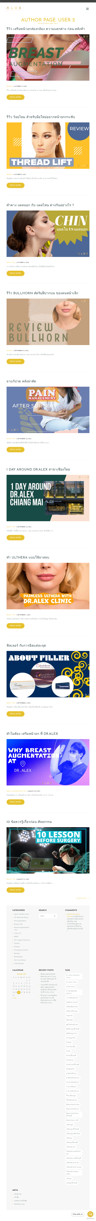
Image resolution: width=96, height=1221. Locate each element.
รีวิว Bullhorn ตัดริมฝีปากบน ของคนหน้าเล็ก (42, 293)
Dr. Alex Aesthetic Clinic (73, 976)
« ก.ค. (14, 998)
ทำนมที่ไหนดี (71, 1056)
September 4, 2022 (24, 703)
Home (40, 23)
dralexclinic (70, 987)
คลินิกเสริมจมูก (72, 1011)
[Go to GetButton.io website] (90, 1218)
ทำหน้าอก (70, 1060)
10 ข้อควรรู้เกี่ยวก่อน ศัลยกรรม (29, 822)
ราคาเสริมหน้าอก (72, 1091)
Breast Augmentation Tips (16, 791)
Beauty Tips (11, 262)
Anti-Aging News (20, 921)
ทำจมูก (69, 1042)
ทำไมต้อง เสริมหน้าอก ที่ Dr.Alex (32, 734)
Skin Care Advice (20, 960)
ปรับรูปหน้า (70, 1069)
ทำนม (68, 1051)
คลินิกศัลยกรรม (72, 1007)
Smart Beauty (19, 963)
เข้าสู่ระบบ (17, 1194)
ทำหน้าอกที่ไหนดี (72, 1064)
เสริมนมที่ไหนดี (72, 1142)
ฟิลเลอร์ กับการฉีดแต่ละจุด (26, 645)
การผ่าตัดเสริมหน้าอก (71, 992)
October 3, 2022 (23, 262)
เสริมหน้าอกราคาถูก (73, 1167)
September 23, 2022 (21, 350)
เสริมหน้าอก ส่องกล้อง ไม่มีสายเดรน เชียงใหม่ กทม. (75, 918)
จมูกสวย (69, 1016)
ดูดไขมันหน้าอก (72, 1025)
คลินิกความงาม (72, 1002)
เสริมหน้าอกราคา (72, 1163)
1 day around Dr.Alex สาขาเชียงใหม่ (38, 469)
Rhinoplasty (18, 957)
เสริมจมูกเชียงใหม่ (73, 1134)
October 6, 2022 (20, 174)
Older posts (81, 898)
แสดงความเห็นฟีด (20, 1201)
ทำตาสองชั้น (71, 1047)
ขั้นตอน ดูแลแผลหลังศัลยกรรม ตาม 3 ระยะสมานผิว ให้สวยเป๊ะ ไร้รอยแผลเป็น (48, 977)
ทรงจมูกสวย (71, 1038)
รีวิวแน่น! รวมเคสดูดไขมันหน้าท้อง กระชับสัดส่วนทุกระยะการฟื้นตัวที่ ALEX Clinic (49, 999)
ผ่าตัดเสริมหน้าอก (72, 1078)
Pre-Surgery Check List (22, 940)
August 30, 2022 (34, 791)
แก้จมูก (69, 1178)
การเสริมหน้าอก (72, 998)
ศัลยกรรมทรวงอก (72, 1104)
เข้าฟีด (16, 1197)
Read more (15, 97)
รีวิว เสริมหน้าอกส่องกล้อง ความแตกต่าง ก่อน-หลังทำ (46, 29)
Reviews (9, 86)
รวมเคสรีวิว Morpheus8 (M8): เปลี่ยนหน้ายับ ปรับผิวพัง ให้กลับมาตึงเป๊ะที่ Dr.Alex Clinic (49, 988)
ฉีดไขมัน (69, 1020)
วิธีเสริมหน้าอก (71, 1100)
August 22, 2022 (23, 879)
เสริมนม (69, 1138)
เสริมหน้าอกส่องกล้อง (72, 1173)
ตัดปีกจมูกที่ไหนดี (72, 1029)
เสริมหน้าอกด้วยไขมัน (73, 1152)
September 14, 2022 (24, 527)
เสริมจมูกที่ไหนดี (72, 1129)
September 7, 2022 (24, 615)
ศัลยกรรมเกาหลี (72, 1120)
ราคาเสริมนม (71, 1087)
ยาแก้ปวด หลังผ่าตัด (21, 381)
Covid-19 (17, 933)
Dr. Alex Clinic (71, 982)
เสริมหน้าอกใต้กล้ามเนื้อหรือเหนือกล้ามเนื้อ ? (75, 928)
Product (17, 943)
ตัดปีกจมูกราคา (72, 1033)
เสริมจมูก (69, 1125)
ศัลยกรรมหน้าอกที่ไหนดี (72, 1114)
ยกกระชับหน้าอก (72, 1082)
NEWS (16, 937)
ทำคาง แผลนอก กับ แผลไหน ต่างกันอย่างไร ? (40, 205)
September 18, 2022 (24, 438)
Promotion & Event (21, 950)
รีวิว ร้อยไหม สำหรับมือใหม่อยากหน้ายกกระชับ (41, 117)
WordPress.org (19, 1204)
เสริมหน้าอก (70, 1147)
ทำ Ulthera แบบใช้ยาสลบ (28, 557)
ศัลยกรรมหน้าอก (72, 1109)
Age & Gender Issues (21, 914)
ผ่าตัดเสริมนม (71, 1073)
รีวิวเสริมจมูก (71, 1096)
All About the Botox (21, 917)
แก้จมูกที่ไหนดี (71, 1183)
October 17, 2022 (20, 86)
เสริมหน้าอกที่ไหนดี (73, 1158)
